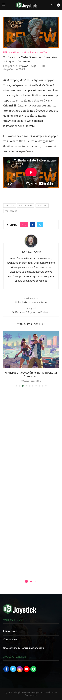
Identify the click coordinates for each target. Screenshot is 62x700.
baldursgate (25, 205)
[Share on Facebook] (32, 224)
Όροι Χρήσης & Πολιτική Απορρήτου (23, 648)
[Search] (52, 5)
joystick (42, 205)
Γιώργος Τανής (27, 66)
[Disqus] (31, 437)
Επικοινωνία (10, 631)
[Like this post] (25, 224)
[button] (6, 358)
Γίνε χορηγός (10, 639)
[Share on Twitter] (40, 224)
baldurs (9, 205)
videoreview (11, 211)
